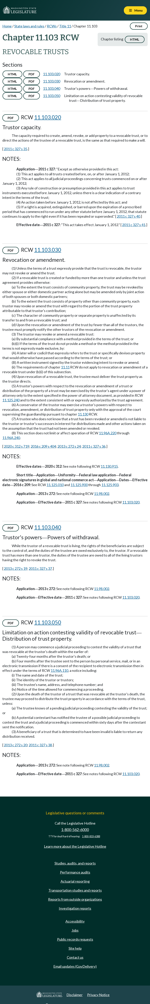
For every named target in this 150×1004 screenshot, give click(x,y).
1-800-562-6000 (75, 829)
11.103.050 (51, 96)
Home (7, 26)
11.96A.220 (107, 433)
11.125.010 (55, 485)
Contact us (75, 957)
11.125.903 (110, 485)
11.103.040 (51, 88)
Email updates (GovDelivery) (75, 966)
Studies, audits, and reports (75, 863)
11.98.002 (101, 493)
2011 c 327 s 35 (15, 149)
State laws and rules (29, 26)
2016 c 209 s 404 (43, 446)
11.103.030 (51, 81)
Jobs (75, 930)
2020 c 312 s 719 (16, 446)
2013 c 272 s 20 (15, 745)
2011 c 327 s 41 (133, 225)
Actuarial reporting (75, 881)
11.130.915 (109, 466)
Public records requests (75, 939)
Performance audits (75, 872)
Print (138, 26)
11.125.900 (79, 485)
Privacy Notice (98, 995)
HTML (134, 39)
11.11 (65, 367)
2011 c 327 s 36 (93, 446)
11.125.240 (11, 400)
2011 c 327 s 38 (40, 745)
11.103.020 (51, 74)
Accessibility (75, 921)
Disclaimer (74, 995)
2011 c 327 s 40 (128, 216)
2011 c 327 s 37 (40, 568)
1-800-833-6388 (91, 836)
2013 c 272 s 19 (15, 568)
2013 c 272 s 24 (69, 446)
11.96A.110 (59, 670)
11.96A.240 (11, 438)
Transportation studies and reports (75, 890)
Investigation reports (75, 908)
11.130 (83, 414)
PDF (32, 74)
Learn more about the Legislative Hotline (75, 846)
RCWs (52, 26)
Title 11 (65, 26)
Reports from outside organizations (75, 899)
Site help (75, 948)
